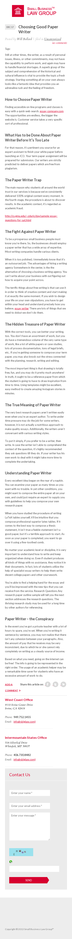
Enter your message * (23, 815)
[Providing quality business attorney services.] (36, 16)
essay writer (22, 308)
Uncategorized (52, 39)
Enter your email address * (26, 806)
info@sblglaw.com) (25, 721)
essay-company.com (52, 111)
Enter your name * (21, 793)
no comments (59, 43)
